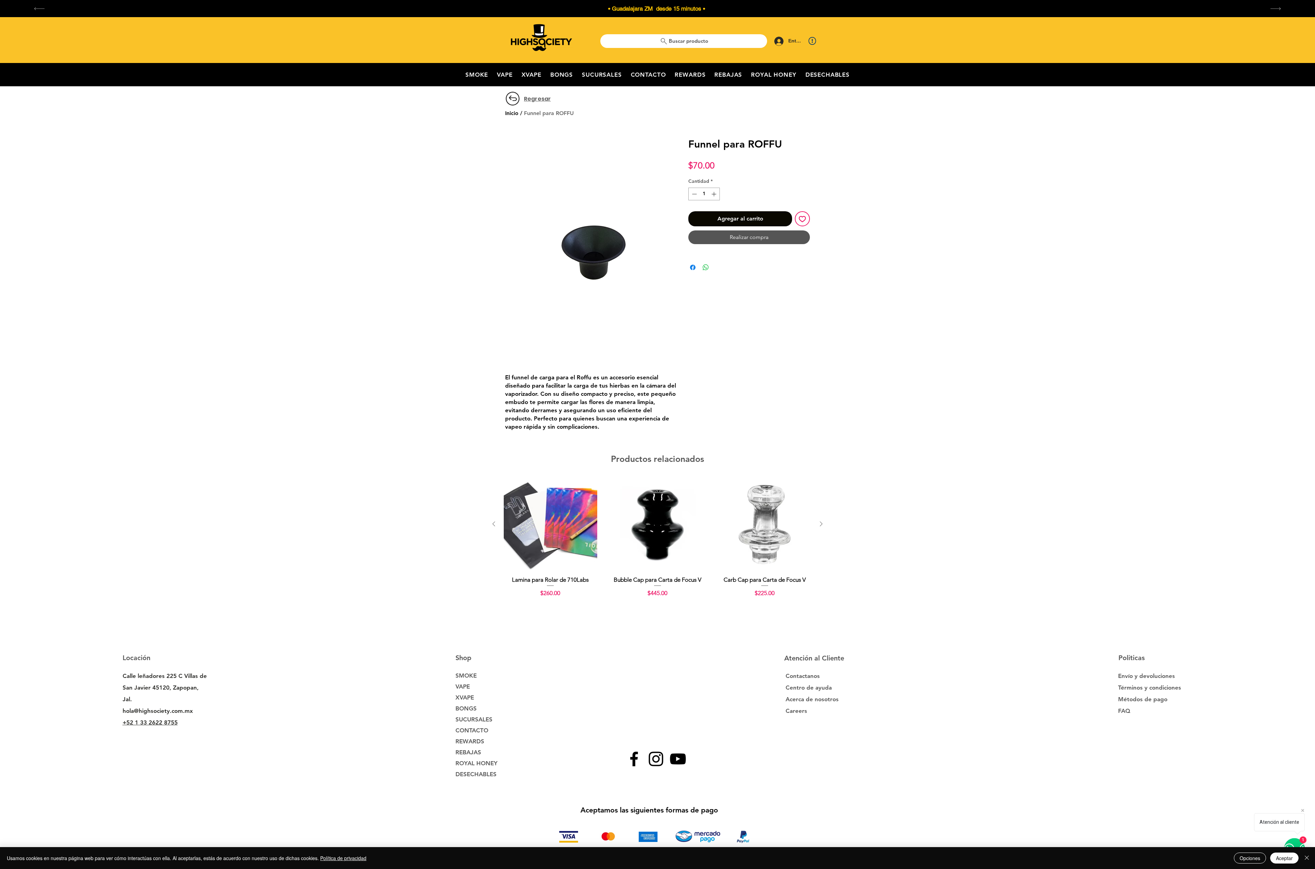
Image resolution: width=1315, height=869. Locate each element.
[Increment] (714, 194)
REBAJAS (468, 752)
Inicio (511, 113)
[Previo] (39, 8)
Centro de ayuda (809, 687)
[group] (657, 541)
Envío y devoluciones (1146, 675)
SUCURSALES (473, 719)
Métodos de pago (1143, 699)
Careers (796, 710)
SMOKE (466, 675)
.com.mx (181, 710)
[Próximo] (1275, 8)
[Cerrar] (1307, 858)
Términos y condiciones (1149, 687)
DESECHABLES (476, 774)
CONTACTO (471, 730)
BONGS (466, 708)
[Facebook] (634, 759)
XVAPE (464, 697)
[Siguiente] (821, 524)
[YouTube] (678, 759)
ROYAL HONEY (476, 763)
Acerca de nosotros (812, 699)
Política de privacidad (343, 858)
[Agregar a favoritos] (802, 218)
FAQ (1124, 710)
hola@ (131, 710)
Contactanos (803, 675)
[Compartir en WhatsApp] (706, 267)
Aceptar (1284, 858)
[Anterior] (494, 524)
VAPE (462, 686)
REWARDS (469, 741)
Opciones (1250, 858)
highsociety (154, 710)
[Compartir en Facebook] (693, 267)
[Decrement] (693, 194)
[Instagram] (656, 759)
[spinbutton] (704, 194)
